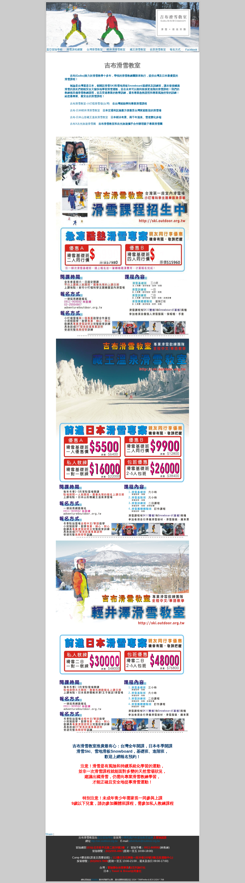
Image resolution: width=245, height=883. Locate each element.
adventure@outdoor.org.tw (144, 841)
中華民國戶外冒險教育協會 (137, 837)
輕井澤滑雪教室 (116, 49)
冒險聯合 (95, 879)
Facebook (191, 49)
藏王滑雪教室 (138, 49)
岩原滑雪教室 (158, 49)
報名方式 (175, 49)
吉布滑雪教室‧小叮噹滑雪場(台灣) (90, 103)
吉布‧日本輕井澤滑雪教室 (85, 110)
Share (49, 834)
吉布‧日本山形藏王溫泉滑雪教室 (89, 117)
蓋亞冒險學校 (54, 49)
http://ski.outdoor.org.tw (105, 841)
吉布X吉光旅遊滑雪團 (83, 123)
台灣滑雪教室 (95, 49)
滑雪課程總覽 (74, 49)
